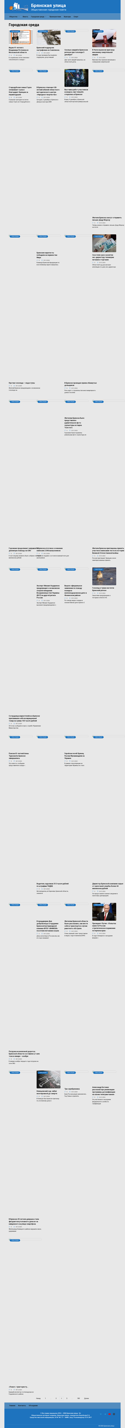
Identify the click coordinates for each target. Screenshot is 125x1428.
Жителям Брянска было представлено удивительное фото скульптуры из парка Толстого (74, 423)
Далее (86, 1398)
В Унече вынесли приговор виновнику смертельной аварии (103, 52)
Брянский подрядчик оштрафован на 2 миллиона (48, 49)
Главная (12, 1406)
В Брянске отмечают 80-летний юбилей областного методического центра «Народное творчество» (48, 90)
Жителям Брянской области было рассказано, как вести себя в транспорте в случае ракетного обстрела (76, 924)
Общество (13, 17)
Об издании (33, 1406)
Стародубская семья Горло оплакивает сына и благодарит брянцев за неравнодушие (20, 90)
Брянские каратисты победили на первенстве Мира (47, 255)
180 (78, 1398)
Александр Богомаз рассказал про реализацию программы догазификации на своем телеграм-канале (103, 1090)
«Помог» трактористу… (18, 1387)
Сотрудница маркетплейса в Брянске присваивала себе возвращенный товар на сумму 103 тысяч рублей (24, 718)
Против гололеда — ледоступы (22, 383)
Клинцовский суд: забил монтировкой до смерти (47, 1092)
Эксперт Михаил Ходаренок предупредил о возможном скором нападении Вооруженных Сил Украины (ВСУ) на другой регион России (48, 592)
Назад (38, 1398)
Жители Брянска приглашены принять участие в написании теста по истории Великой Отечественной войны (108, 550)
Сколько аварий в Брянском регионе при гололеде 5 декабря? (76, 52)
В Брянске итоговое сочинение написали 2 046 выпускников (50, 549)
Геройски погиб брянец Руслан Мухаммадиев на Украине (74, 756)
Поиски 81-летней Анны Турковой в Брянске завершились (19, 756)
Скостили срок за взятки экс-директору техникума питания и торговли (103, 257)
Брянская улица (48, 5)
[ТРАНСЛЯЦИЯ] (21, 44)
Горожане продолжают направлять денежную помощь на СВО (23, 549)
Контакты (22, 1406)
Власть (25, 17)
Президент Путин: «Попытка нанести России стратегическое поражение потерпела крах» (104, 927)
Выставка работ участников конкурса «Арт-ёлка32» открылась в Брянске (76, 92)
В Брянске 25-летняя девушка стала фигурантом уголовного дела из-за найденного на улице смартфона (24, 1221)
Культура (67, 17)
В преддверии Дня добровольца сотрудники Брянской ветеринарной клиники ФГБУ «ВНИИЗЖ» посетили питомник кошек (48, 926)
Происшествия (55, 17)
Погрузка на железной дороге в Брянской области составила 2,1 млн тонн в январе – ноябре (24, 1053)
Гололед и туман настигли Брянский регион (103, 589)
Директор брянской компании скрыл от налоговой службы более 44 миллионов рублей (107, 886)
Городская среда (37, 17)
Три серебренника (72, 1089)
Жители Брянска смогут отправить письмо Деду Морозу (107, 219)
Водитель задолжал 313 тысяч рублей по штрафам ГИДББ (53, 885)
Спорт (76, 17)
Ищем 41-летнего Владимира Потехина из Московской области (18, 50)
